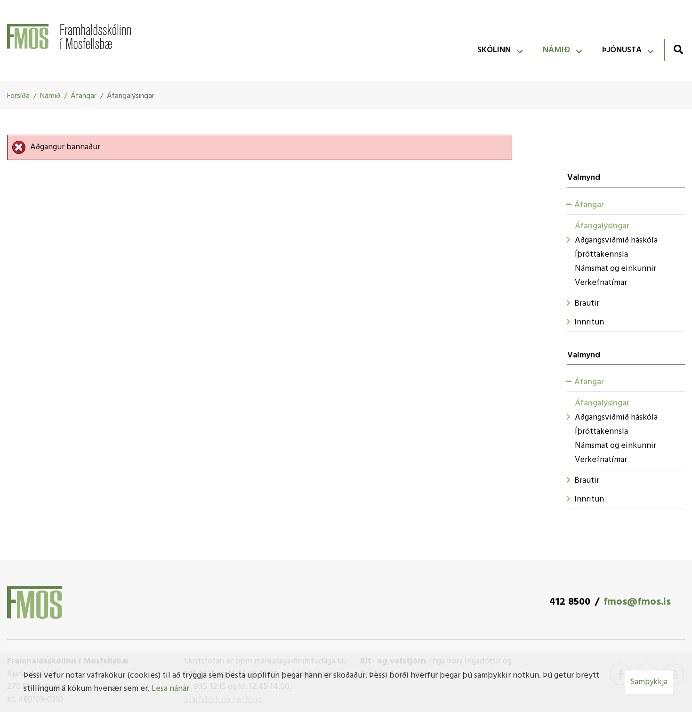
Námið (50, 96)
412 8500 (569, 602)
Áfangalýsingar (130, 96)
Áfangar (84, 96)
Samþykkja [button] (649, 682)
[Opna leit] (678, 49)
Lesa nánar (170, 689)
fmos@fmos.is (637, 602)
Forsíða (18, 96)
